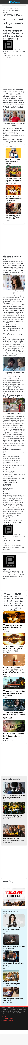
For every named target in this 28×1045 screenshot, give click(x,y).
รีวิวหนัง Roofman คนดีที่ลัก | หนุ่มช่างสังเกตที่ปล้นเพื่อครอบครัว (13, 161)
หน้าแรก (5, 8)
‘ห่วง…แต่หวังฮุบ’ (19, 102)
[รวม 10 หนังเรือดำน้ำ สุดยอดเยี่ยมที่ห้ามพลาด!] (11, 961)
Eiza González (18, 520)
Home (2, 1015)
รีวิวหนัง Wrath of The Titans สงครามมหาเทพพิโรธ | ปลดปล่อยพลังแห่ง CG (13, 217)
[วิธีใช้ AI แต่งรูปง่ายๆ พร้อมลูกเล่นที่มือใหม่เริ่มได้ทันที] (11, 997)
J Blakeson (7, 522)
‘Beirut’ (20, 265)
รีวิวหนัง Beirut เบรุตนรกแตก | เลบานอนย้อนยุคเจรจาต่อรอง (13, 627)
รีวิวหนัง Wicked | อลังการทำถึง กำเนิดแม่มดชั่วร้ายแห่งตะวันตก (13, 736)
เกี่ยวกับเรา (4, 1017)
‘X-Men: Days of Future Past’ (14, 325)
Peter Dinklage (17, 522)
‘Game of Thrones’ (8, 141)
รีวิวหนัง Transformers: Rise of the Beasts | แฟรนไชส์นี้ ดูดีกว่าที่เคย (14, 693)
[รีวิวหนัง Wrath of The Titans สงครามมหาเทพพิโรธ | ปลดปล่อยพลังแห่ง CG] (13, 213)
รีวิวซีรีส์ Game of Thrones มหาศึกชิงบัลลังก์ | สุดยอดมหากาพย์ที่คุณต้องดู (13, 648)
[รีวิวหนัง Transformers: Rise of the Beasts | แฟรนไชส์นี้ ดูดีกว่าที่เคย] (14, 689)
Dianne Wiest (8, 520)
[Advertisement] (14, 73)
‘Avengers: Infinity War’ (12, 326)
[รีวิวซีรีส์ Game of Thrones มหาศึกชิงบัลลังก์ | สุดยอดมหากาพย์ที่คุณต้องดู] (14, 644)
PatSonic (16, 50)
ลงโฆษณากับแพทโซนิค (9, 883)
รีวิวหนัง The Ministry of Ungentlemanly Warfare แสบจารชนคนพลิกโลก (14, 198)
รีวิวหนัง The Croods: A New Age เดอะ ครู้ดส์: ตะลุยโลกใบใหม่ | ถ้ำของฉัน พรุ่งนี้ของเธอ (13, 180)
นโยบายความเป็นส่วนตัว (7, 1018)
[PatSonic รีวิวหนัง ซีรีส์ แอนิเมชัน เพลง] (14, 2)
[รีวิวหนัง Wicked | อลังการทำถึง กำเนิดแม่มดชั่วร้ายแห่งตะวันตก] (14, 731)
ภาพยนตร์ (10, 8)
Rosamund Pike (12, 460)
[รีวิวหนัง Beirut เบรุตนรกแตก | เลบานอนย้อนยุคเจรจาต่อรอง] (14, 623)
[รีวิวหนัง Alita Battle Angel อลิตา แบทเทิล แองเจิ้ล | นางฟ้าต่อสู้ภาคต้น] (14, 710)
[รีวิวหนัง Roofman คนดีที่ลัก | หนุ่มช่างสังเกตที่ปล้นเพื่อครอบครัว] (13, 158)
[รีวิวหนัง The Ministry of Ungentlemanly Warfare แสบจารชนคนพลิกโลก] (13, 195)
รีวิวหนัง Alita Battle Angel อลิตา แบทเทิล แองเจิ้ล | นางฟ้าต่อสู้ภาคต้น (14, 714)
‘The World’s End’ (8, 267)
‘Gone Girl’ (14, 265)
